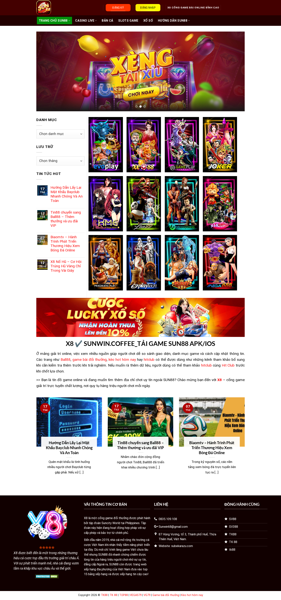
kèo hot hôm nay (122, 359)
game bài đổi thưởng (89, 359)
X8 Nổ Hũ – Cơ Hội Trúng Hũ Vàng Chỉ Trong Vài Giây (65, 266)
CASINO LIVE (84, 20)
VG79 (147, 595)
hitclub (149, 359)
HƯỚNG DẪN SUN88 (172, 20)
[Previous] (45, 71)
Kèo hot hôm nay (192, 595)
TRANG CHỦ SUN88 (53, 20)
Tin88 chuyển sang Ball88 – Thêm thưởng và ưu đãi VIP (65, 219)
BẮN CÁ (107, 20)
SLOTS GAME (128, 20)
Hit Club (228, 365)
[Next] (235, 71)
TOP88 (123, 595)
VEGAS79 (136, 595)
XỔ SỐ (148, 20)
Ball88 (66, 359)
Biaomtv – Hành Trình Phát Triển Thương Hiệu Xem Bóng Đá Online (65, 243)
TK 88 (113, 595)
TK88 (104, 595)
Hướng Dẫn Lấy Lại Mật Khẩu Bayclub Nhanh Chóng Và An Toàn (66, 194)
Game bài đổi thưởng (166, 595)
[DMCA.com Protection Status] (47, 576)
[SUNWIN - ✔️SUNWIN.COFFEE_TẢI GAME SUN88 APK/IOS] (54, 7)
